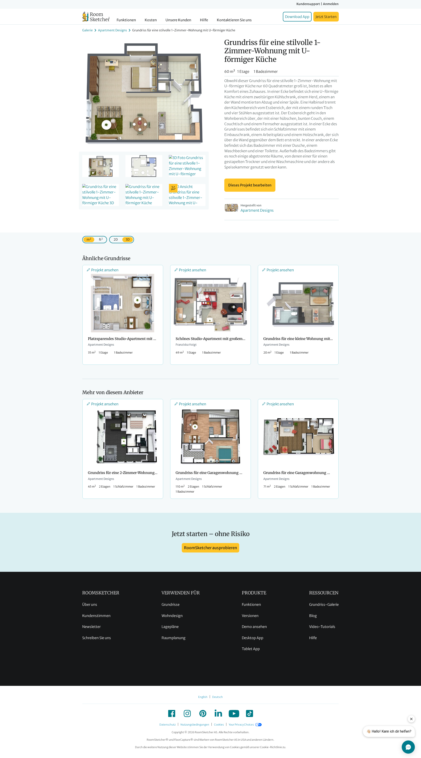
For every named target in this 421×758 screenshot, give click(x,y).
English (202, 697)
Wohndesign (172, 615)
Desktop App (252, 638)
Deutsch (217, 697)
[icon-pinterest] (203, 713)
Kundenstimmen (96, 615)
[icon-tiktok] (249, 713)
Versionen (250, 615)
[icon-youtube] (234, 713)
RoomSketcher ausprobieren (210, 547)
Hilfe (204, 20)
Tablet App (251, 649)
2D (116, 239)
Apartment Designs (112, 30)
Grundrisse (171, 604)
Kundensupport (308, 4)
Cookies (219, 724)
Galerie (87, 30)
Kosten (151, 20)
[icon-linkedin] (218, 713)
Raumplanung (174, 638)
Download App (297, 16)
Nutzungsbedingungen (194, 724)
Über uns (89, 604)
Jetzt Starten (326, 16)
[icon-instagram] (187, 713)
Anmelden (331, 4)
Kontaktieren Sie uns (234, 20)
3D (128, 239)
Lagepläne (170, 626)
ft (101, 239)
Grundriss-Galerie (324, 604)
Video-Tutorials (322, 626)
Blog (313, 615)
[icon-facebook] (171, 713)
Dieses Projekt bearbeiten (249, 185)
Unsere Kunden (178, 20)
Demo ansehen (254, 626)
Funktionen (126, 20)
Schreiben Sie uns (96, 638)
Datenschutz (167, 724)
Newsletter (91, 626)
